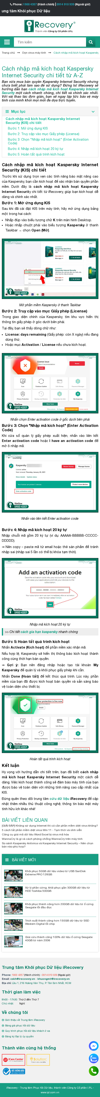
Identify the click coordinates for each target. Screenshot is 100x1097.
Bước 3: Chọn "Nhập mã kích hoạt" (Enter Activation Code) (48, 141)
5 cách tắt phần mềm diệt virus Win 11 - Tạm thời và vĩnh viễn (42, 830)
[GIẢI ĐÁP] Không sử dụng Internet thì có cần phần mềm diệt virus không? (50, 825)
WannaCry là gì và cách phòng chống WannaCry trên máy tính (42, 839)
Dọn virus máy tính (34, 52)
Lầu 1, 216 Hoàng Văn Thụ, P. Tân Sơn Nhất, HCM (41, 983)
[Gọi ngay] (94, 1070)
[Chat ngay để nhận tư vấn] (94, 1045)
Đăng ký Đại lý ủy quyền (19, 1036)
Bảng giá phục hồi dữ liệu (20, 1025)
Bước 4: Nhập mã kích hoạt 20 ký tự (35, 149)
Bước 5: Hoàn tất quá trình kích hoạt (36, 154)
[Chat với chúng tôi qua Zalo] (94, 1058)
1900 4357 (30, 4)
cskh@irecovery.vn (22, 978)
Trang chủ (8, 52)
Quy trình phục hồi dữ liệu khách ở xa (27, 1030)
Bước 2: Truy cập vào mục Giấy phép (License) (43, 134)
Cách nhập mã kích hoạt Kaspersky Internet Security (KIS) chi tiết (43, 120)
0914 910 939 (65, 4)
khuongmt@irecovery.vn (53, 978)
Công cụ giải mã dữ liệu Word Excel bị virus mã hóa (35, 834)
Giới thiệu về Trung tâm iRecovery (25, 1020)
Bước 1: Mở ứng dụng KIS (28, 128)
